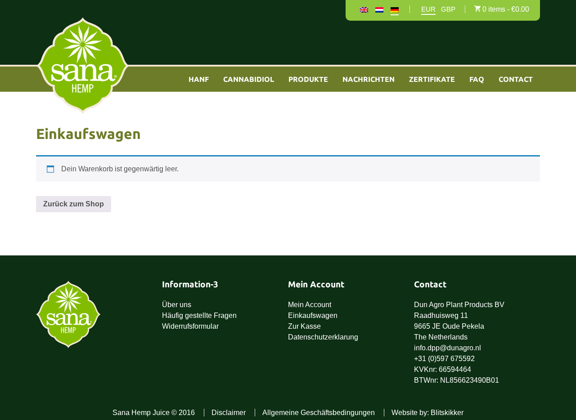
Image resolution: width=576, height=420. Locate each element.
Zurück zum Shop (73, 204)
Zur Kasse (304, 326)
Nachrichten (368, 79)
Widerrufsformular (190, 326)
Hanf (199, 79)
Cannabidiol (248, 79)
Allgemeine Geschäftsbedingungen (318, 412)
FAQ (476, 79)
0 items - (505, 9)
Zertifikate (432, 79)
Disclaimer (229, 412)
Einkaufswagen (313, 315)
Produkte (308, 79)
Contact (516, 79)
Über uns (176, 304)
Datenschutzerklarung (323, 337)
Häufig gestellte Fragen (199, 315)
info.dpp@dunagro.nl (447, 348)
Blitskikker (447, 412)
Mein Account (309, 304)
